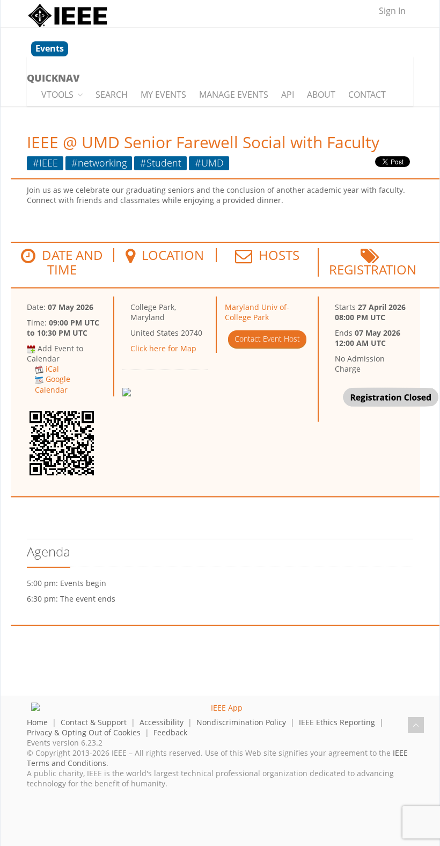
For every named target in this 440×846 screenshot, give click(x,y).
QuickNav (53, 77)
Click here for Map (163, 348)
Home (37, 722)
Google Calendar (52, 384)
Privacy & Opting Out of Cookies (84, 732)
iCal (52, 369)
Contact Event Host (267, 339)
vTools (57, 94)
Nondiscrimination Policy (241, 722)
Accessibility (162, 722)
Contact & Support (94, 722)
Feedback (170, 732)
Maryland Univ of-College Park (257, 312)
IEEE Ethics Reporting (337, 722)
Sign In (392, 11)
